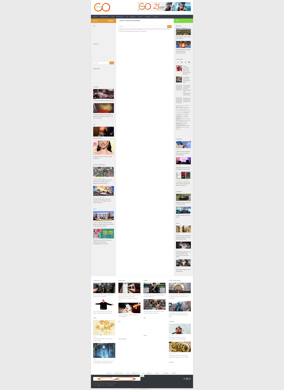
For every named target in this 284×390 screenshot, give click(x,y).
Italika (177, 114)
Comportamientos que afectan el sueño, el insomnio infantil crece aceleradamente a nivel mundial (187, 90)
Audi (187, 105)
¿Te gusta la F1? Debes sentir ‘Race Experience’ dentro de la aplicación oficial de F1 (183, 183)
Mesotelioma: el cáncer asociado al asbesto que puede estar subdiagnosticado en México (102, 241)
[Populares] (181, 62)
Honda (182, 112)
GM (188, 111)
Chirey (188, 107)
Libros (178, 116)
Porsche (183, 123)
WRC (179, 129)
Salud (113, 16)
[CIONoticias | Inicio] (101, 7)
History (179, 112)
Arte (185, 105)
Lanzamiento (186, 114)
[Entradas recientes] (178, 62)
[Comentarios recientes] (185, 62)
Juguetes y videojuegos (98, 178)
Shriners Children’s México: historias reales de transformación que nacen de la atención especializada (103, 224)
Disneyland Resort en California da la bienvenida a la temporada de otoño (183, 51)
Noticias (95, 16)
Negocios (182, 122)
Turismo (140, 16)
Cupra (184, 109)
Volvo (188, 127)
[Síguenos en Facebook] (111, 21)
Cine (127, 16)
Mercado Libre (184, 118)
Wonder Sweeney (98, 138)
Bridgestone (185, 107)
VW (177, 129)
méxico (188, 118)
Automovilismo (179, 180)
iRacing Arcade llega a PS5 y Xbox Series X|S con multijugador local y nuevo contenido (102, 200)
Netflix (186, 122)
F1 (181, 111)
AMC (183, 105)
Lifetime (182, 116)
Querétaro (180, 125)
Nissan (178, 123)
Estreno (177, 110)
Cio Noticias (171, 362)
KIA (180, 114)
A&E (177, 105)
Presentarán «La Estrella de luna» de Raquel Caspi (187, 100)
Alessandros (180, 105)
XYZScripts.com (148, 389)
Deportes (132, 16)
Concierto (180, 109)
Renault (187, 125)
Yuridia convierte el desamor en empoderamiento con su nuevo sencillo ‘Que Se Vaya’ (183, 237)
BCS (177, 107)
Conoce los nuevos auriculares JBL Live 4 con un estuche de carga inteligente (183, 153)
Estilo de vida (119, 16)
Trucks (182, 127)
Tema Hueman (110, 385)
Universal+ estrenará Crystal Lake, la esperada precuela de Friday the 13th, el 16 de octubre (103, 116)
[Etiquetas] (189, 62)
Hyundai (186, 112)
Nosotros (155, 16)
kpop (182, 114)
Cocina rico (171, 335)
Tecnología (147, 16)
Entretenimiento (104, 16)
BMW (180, 107)
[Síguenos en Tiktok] (113, 21)
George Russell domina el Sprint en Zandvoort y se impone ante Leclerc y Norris (178, 314)
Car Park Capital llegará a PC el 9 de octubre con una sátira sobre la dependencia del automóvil (102, 181)
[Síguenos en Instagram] (108, 21)
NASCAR (184, 120)
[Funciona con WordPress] (99, 385)
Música (179, 120)
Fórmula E (184, 111)
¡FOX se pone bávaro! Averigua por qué (103, 100)
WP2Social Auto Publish (137, 389)
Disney (186, 109)
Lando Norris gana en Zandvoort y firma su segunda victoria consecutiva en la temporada (179, 296)
